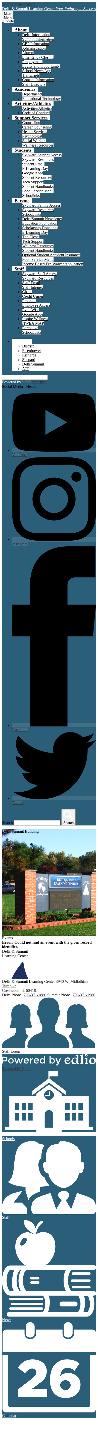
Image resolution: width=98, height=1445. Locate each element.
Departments (32, 94)
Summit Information (38, 39)
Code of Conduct (36, 113)
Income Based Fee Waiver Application (52, 264)
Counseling (31, 123)
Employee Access (36, 305)
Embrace (29, 301)
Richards (29, 355)
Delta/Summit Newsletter (42, 219)
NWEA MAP (33, 323)
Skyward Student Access (42, 155)
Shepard (28, 359)
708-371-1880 (35, 995)
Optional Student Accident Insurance (51, 255)
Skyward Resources (38, 159)
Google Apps (32, 173)
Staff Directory (34, 84)
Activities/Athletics (37, 108)
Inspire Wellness (35, 319)
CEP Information (35, 44)
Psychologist (32, 136)
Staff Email (31, 283)
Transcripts (30, 75)
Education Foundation (39, 223)
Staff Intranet (32, 287)
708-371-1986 (84, 995)
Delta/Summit (33, 364)
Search (7, 822)
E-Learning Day (35, 168)
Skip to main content (18, 4)
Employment (32, 62)
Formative (30, 328)
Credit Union (32, 296)
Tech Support (32, 182)
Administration (34, 48)
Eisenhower (31, 350)
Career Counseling (37, 127)
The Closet (30, 237)
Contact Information (38, 80)
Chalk (27, 292)
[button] (20, 29)
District (28, 346)
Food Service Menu (38, 191)
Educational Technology (41, 98)
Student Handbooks (38, 186)
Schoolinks (31, 195)
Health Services (34, 132)
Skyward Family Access (41, 205)
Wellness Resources (38, 145)
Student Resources (37, 177)
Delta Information (36, 35)
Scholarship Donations (40, 228)
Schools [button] (22, 341)
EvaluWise (30, 310)
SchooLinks (31, 214)
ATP (25, 369)
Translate (39, 382)
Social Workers (34, 141)
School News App (36, 71)
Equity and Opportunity (41, 66)
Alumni (28, 53)
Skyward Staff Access (39, 274)
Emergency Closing (38, 57)
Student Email (33, 164)
